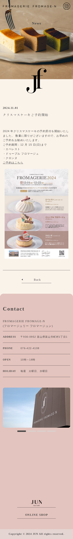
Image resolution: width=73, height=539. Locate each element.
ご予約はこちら (13, 162)
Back (37, 279)
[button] (21, 431)
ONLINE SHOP (36, 514)
